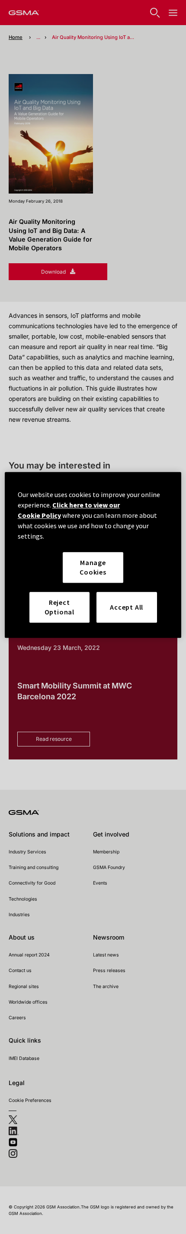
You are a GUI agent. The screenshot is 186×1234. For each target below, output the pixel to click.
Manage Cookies (93, 567)
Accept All (126, 607)
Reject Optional (59, 607)
